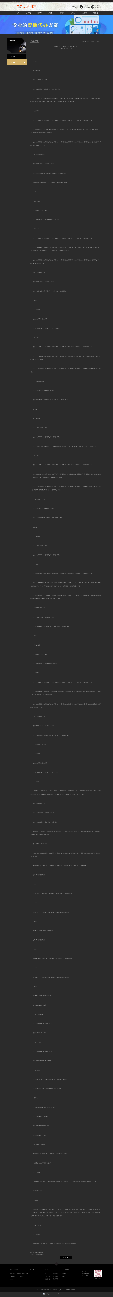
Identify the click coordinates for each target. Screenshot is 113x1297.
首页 (18, 13)
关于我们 (99, 1)
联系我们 (93, 1)
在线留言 (98, 6)
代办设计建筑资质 (39, 1252)
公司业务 (73, 13)
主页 (88, 41)
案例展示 (62, 13)
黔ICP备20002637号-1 (71, 1289)
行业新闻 (98, 41)
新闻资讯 (39, 13)
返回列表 (65, 1257)
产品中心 (50, 13)
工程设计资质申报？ (39, 1254)
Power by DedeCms (60, 1289)
